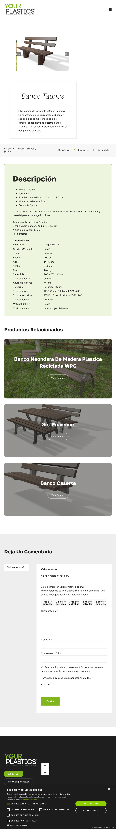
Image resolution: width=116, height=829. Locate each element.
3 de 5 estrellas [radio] (74, 602)
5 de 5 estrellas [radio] (101, 602)
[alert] (58, 807)
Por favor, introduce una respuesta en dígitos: (66, 677)
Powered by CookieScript (103, 827)
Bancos (20, 148)
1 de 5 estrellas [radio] (47, 602)
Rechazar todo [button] (90, 810)
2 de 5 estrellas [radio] (61, 602)
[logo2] (19, 4)
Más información (30, 799)
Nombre (46, 639)
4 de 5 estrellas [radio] (87, 602)
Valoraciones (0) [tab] (16, 567)
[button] (39, 825)
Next (67, 54)
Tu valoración (49, 610)
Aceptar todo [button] (91, 803)
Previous (18, 54)
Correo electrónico (52, 653)
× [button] (113, 789)
